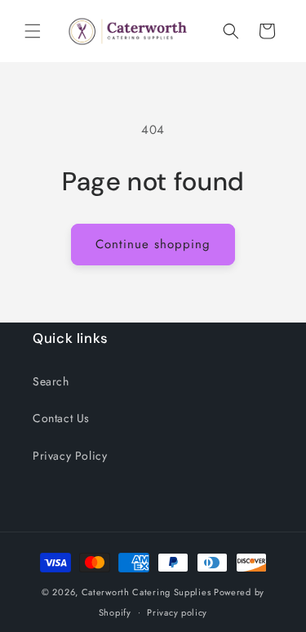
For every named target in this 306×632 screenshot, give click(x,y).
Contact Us (61, 418)
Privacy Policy (70, 455)
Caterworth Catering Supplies (146, 592)
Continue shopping (153, 244)
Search (51, 381)
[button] (33, 31)
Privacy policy (177, 612)
